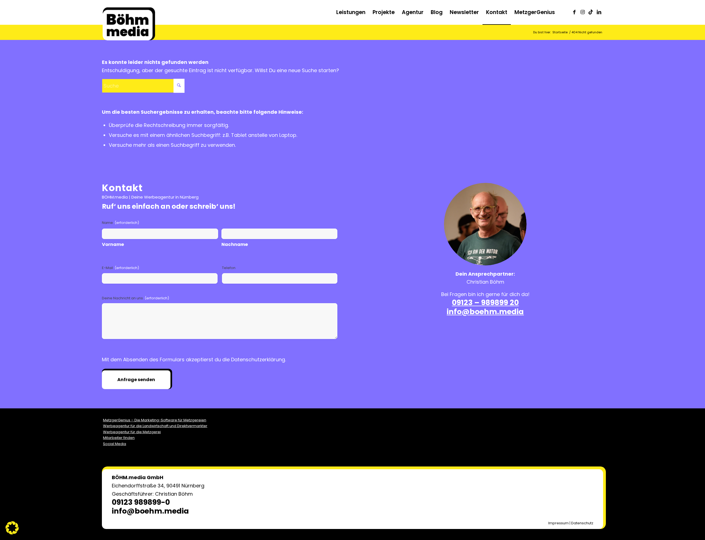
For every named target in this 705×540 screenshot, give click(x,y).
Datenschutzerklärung (258, 359)
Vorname (113, 244)
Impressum (558, 523)
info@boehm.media (485, 311)
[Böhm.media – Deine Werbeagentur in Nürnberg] (129, 18)
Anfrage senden (136, 379)
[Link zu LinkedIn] (599, 12)
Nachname (234, 244)
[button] (12, 528)
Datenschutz (582, 523)
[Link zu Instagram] (582, 12)
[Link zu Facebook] (574, 12)
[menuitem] (351, 12)
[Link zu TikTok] (591, 12)
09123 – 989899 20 (485, 302)
